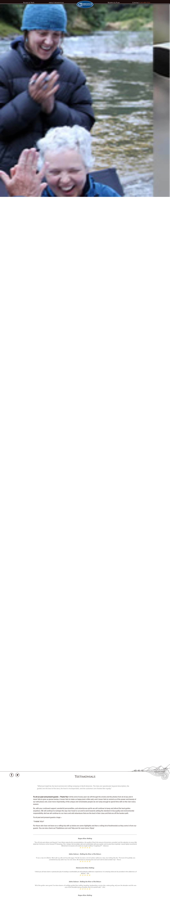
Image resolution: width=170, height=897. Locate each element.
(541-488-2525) (145, 2)
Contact (136, 2)
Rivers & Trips (28, 2)
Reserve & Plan (114, 2)
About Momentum (56, 2)
